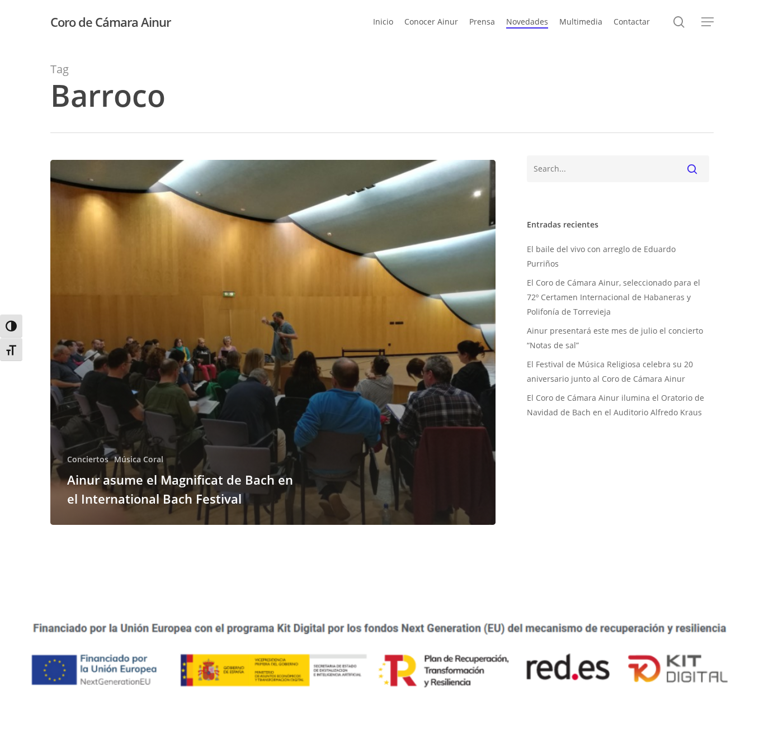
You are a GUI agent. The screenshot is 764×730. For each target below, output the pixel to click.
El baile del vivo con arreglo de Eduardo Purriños (601, 256)
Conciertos (88, 459)
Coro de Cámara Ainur (110, 22)
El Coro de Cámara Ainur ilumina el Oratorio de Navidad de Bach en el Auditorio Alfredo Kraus (615, 405)
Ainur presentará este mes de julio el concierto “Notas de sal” (615, 337)
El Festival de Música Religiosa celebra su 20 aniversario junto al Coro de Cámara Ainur (610, 371)
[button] (707, 22)
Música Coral (138, 459)
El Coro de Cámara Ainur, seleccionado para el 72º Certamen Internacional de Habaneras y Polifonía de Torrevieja (613, 297)
